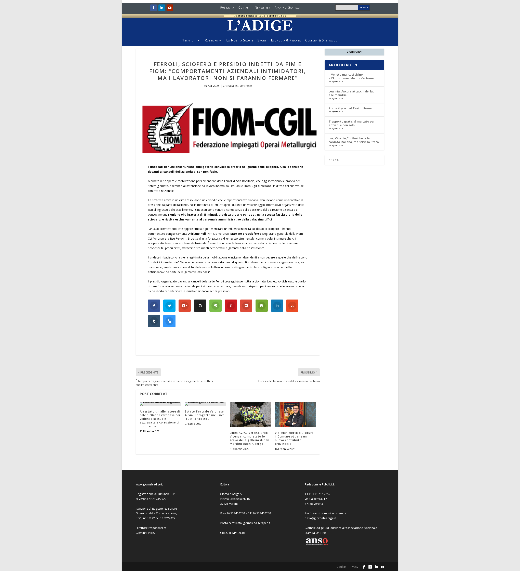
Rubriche (211, 40)
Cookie (341, 567)
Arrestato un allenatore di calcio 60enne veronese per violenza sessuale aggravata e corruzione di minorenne (160, 418)
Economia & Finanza (286, 40)
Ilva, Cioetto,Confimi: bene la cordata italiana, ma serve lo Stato (354, 140)
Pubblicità (227, 7)
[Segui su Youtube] (170, 7)
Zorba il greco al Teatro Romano (352, 108)
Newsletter (262, 7)
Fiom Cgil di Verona (258, 186)
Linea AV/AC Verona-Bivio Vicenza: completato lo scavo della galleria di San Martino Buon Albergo (249, 438)
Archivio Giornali (287, 7)
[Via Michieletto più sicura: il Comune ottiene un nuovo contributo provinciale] (295, 414)
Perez (151, 533)
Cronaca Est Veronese (237, 86)
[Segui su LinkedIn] (161, 7)
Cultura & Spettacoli (321, 40)
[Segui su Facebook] (153, 7)
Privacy (353, 567)
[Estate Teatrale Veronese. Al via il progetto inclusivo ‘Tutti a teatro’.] (205, 404)
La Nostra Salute (239, 40)
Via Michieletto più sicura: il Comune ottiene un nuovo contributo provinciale (295, 438)
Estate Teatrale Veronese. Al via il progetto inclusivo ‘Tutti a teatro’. (205, 415)
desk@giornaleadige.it (321, 518)
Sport (262, 40)
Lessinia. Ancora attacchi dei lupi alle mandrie (352, 93)
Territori (189, 40)
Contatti (244, 7)
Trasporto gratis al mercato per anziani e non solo (352, 123)
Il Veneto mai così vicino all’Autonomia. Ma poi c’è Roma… (352, 76)
